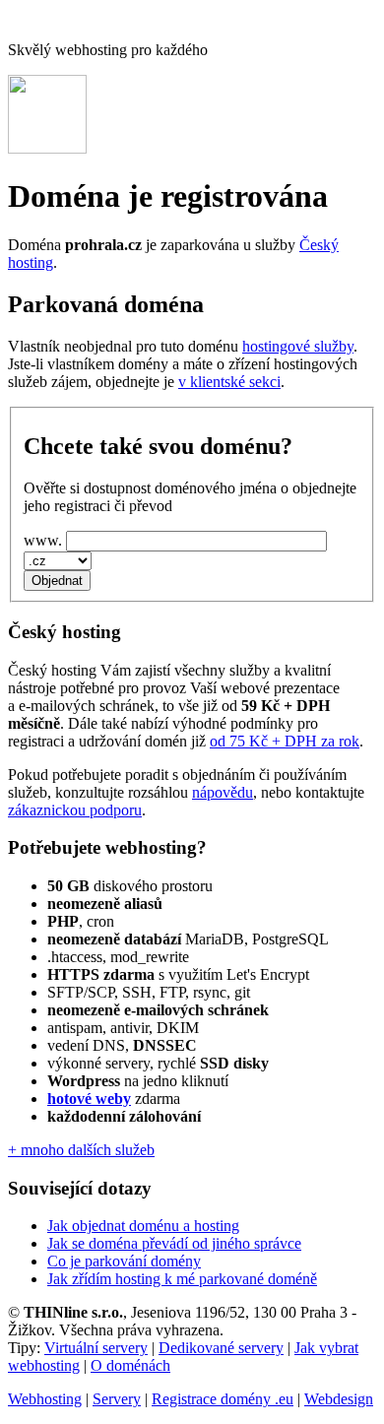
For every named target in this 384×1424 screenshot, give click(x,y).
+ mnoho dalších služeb (81, 1149)
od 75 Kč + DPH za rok (284, 741)
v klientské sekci (229, 381)
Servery (117, 1399)
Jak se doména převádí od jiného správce (174, 1243)
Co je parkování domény (124, 1261)
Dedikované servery (221, 1347)
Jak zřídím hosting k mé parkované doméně (182, 1278)
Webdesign (338, 1399)
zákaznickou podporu (75, 810)
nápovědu (222, 792)
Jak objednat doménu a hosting (143, 1225)
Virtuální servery (96, 1347)
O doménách (130, 1365)
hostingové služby (297, 346)
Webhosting (45, 1399)
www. (43, 540)
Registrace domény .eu (222, 1399)
